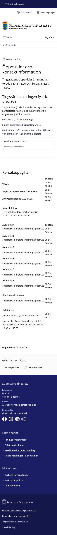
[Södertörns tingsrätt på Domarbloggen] (23, 419)
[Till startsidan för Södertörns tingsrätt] (27, 25)
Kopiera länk (35, 367)
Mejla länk (13, 367)
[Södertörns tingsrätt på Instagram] (11, 419)
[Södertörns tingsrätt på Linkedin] (17, 419)
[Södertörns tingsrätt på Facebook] (4, 419)
